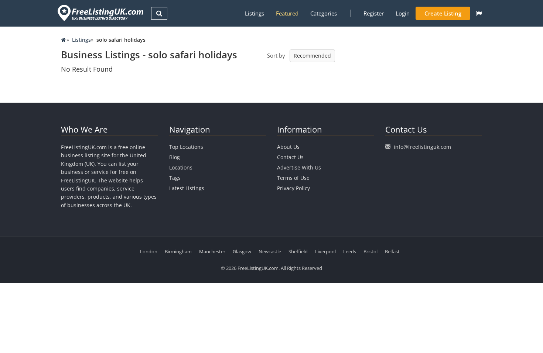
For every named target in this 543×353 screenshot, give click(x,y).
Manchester (212, 251)
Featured (287, 13)
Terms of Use (293, 177)
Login (403, 13)
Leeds (349, 251)
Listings (254, 13)
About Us (288, 146)
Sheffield (298, 251)
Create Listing (442, 13)
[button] (479, 13)
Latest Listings (186, 188)
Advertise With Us (299, 167)
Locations (180, 167)
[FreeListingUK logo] (99, 12)
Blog (174, 157)
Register (373, 13)
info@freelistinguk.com (422, 146)
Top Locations (186, 146)
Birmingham (178, 251)
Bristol (370, 251)
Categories (323, 13)
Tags (175, 177)
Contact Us (290, 157)
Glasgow (242, 251)
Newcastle (270, 251)
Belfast (392, 251)
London (148, 251)
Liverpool (325, 251)
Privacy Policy (293, 188)
